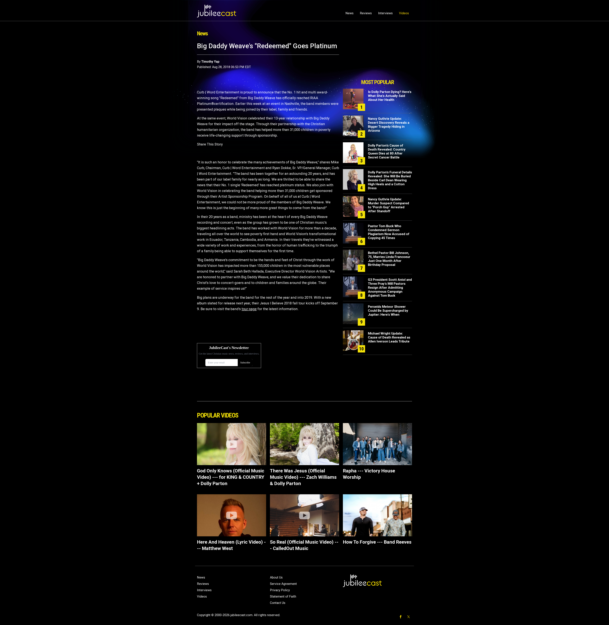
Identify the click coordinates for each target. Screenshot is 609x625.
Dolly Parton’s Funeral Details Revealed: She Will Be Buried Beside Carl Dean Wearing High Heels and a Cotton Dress (390, 180)
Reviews (366, 13)
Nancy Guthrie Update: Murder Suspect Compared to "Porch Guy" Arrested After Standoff (388, 205)
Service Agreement (283, 584)
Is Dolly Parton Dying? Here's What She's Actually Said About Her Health (389, 96)
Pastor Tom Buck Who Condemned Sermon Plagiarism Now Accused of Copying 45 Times (388, 232)
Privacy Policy (280, 590)
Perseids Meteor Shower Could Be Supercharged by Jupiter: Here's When (388, 310)
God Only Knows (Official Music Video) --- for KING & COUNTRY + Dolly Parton (230, 477)
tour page (249, 309)
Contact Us (277, 603)
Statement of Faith (283, 596)
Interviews (385, 13)
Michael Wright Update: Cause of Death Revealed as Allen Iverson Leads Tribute (389, 337)
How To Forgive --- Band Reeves (377, 542)
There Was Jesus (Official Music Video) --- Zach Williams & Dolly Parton (303, 477)
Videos (404, 13)
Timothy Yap (210, 61)
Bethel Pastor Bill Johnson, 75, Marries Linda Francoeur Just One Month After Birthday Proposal (389, 259)
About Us (276, 577)
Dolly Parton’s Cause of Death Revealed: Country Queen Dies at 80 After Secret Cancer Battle (387, 151)
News (349, 13)
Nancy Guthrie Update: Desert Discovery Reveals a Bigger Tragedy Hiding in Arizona (388, 124)
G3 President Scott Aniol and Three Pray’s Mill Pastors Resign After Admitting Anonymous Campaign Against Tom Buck (390, 287)
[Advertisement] (377, 60)
